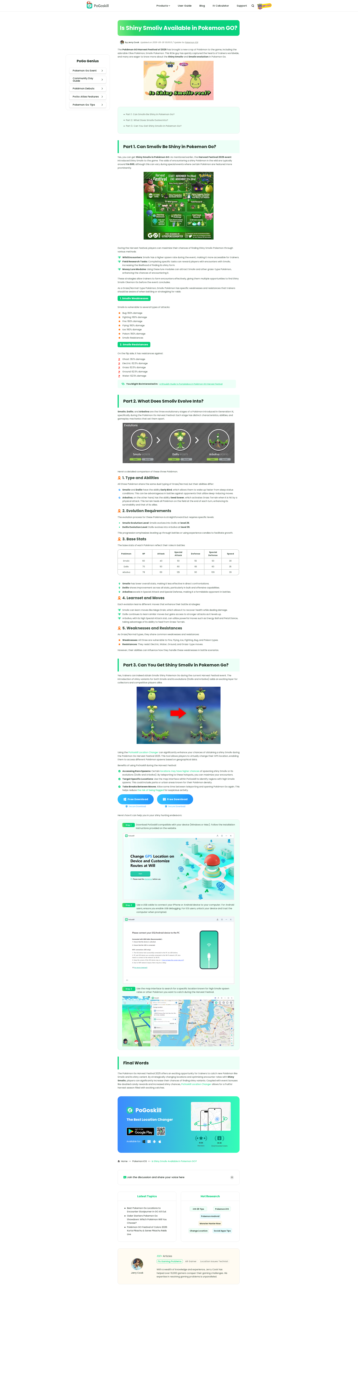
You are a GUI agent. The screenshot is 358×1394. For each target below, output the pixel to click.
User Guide (185, 5)
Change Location (199, 1230)
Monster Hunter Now (210, 1223)
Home (124, 1161)
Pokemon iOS (191, 42)
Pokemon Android (210, 1216)
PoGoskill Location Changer (143, 752)
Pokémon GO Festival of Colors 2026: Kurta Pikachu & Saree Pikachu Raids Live (147, 1231)
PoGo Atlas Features (86, 96)
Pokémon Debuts (83, 88)
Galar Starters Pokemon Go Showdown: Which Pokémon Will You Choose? (147, 1219)
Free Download (138, 799)
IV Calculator (221, 5)
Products (162, 5)
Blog (202, 5)
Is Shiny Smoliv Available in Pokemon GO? (174, 1161)
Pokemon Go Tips (84, 104)
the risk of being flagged (150, 790)
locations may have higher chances (179, 771)
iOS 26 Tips (198, 1209)
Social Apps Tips (222, 1230)
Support (242, 5)
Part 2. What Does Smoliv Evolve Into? (147, 120)
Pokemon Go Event (85, 70)
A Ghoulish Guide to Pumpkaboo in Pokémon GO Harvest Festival (190, 384)
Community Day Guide (83, 79)
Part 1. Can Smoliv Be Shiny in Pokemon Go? (150, 114)
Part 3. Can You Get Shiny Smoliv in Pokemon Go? (154, 126)
